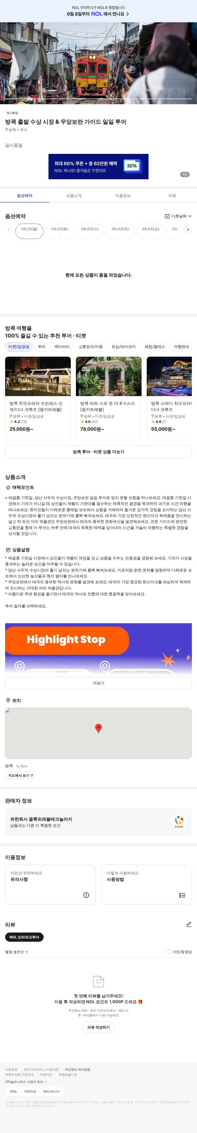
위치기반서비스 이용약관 (41, 1069)
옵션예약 (24, 195)
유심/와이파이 (124, 346)
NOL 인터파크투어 (24, 937)
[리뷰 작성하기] (189, 925)
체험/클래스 (155, 346)
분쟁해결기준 (68, 1074)
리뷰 (172, 195)
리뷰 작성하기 (98, 1027)
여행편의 (181, 346)
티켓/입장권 (18, 346)
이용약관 (11, 1069)
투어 (42, 346)
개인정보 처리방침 (77, 1069)
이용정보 (123, 195)
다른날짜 (179, 216)
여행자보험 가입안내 (19, 1074)
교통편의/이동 (90, 346)
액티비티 (62, 346)
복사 (24, 766)
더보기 (98, 683)
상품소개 (74, 195)
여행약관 (46, 1074)
